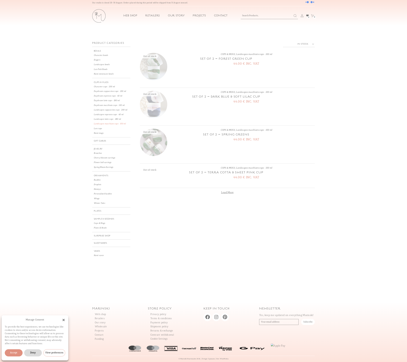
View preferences (54, 353)
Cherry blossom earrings (104, 158)
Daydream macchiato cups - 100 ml (109, 105)
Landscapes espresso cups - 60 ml (108, 115)
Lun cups (98, 129)
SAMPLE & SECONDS (104, 219)
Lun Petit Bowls (100, 69)
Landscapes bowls (102, 65)
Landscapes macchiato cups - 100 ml (254, 54)
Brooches (98, 153)
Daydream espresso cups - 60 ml (108, 96)
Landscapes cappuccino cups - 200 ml (110, 110)
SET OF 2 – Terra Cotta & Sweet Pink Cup (226, 172)
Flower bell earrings (102, 162)
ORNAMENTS (101, 175)
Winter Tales (99, 203)
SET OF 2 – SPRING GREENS (226, 134)
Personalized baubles (103, 194)
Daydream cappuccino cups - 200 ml (110, 91)
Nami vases (99, 255)
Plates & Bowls (100, 228)
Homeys (97, 189)
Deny (33, 353)
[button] (63, 320)
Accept (13, 353)
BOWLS (97, 51)
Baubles (97, 180)
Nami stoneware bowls (104, 74)
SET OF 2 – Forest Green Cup (226, 58)
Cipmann (211, 359)
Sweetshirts (100, 243)
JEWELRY (98, 149)
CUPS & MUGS (228, 54)
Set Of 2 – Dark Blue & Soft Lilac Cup (226, 96)
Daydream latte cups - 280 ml (107, 101)
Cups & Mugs (99, 223)
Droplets (97, 185)
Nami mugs (98, 133)
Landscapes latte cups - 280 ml (107, 119)
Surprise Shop (102, 236)
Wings (97, 199)
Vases (97, 251)
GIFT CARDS (100, 141)
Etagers (97, 60)
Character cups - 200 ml (104, 87)
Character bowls (101, 55)
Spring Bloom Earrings (103, 167)
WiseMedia (224, 359)
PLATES (97, 211)
